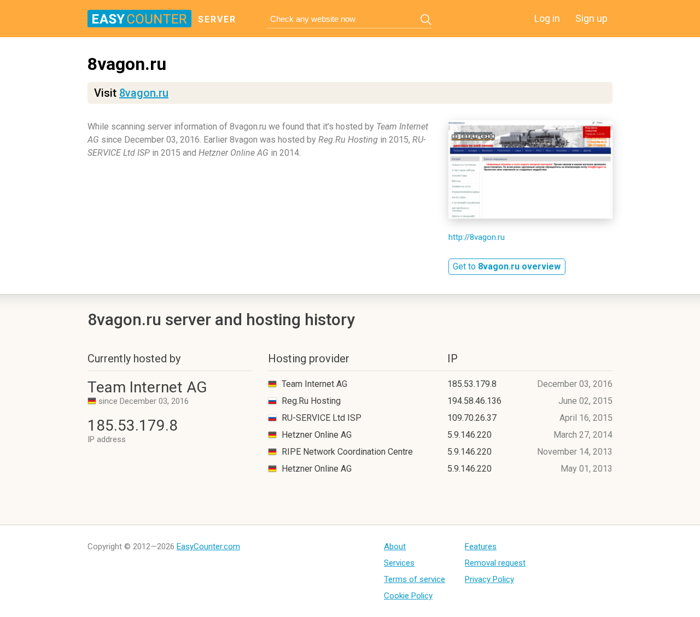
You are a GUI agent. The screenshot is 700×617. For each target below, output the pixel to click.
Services (399, 563)
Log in (547, 18)
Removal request (495, 563)
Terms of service (414, 579)
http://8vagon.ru (476, 237)
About (395, 546)
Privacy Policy (489, 579)
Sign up (591, 18)
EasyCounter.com (208, 546)
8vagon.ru (143, 92)
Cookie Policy (408, 596)
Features (481, 546)
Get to (507, 266)
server (217, 19)
